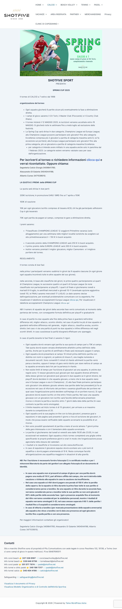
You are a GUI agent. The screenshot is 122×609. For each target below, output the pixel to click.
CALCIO (51, 5)
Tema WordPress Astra (76, 603)
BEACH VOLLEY (68, 5)
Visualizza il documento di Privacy (19, 583)
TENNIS (84, 5)
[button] (42, 5)
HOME (38, 5)
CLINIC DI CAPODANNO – (47, 24)
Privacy (108, 14)
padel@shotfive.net (47, 564)
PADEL (97, 5)
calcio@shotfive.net (49, 570)
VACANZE (40, 14)
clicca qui (93, 160)
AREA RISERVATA (58, 14)
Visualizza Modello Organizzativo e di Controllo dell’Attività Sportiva (35, 587)
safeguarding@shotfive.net (32, 577)
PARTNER (74, 14)
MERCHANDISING (93, 14)
